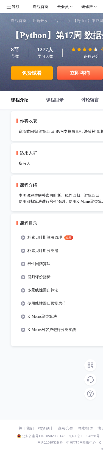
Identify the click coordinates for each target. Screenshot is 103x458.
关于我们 (26, 428)
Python (59, 21)
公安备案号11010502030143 (43, 436)
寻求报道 (85, 428)
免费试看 (32, 73)
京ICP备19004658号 (84, 436)
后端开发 (40, 21)
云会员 (63, 6)
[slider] (85, 49)
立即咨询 (80, 73)
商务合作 (65, 428)
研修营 (87, 6)
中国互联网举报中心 (81, 443)
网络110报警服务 (50, 443)
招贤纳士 (46, 428)
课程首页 (40, 6)
